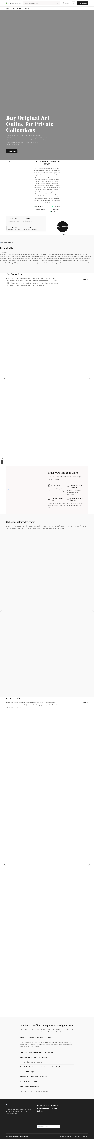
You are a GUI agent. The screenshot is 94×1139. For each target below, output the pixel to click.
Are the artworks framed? (29, 1081)
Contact (27, 8)
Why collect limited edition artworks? (33, 1076)
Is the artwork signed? (28, 1072)
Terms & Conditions (65, 1136)
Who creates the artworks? (30, 1086)
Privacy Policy (77, 1136)
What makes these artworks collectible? (34, 1057)
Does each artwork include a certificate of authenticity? (40, 1067)
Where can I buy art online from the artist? (35, 1038)
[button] (4, 378)
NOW (12, 311)
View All (85, 279)
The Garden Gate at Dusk (15, 336)
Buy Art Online (62, 227)
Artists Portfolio (17, 8)
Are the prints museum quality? (31, 1062)
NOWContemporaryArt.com (20, 1136)
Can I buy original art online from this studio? (36, 1052)
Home (7, 8)
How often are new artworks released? (34, 1091)
